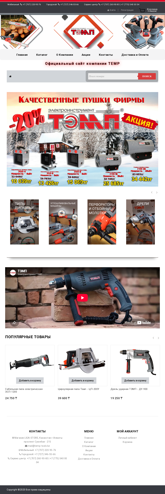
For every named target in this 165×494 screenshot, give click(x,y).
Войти (113, 10)
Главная (89, 438)
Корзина (127, 442)
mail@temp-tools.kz (38, 446)
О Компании (89, 446)
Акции (89, 450)
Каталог (89, 442)
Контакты (88, 454)
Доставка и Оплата (89, 458)
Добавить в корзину (30, 380)
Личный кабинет (127, 438)
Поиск (147, 76)
